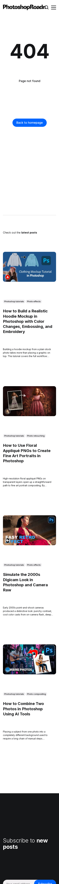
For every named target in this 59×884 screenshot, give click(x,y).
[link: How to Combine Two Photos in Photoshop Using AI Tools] (29, 673)
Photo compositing (36, 694)
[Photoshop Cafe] (7, 669)
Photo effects (34, 301)
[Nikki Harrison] (7, 411)
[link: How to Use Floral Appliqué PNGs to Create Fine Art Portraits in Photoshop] (29, 415)
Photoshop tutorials (14, 301)
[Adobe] (7, 277)
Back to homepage (29, 122)
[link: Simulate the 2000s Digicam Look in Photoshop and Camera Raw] (29, 544)
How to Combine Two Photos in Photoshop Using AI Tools (23, 708)
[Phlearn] (7, 540)
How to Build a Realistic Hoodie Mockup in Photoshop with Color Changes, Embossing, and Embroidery (27, 321)
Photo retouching (36, 435)
